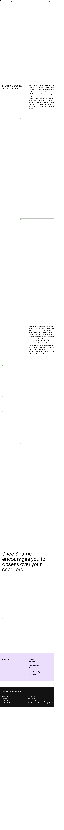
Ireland (4, 699)
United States (6, 703)
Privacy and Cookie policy (36, 701)
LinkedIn (30, 696)
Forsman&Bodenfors (9, 2)
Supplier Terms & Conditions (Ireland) (40, 703)
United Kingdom (7, 701)
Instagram (31, 699)
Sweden (5, 696)
